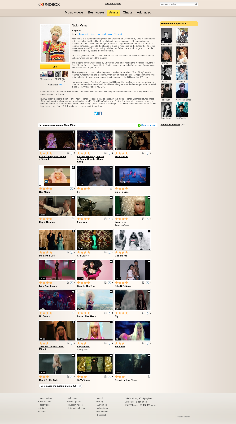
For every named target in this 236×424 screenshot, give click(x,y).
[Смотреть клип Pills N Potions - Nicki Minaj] (132, 270)
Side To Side (122, 192)
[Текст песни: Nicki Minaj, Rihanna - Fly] (143, 313)
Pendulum (165, 100)
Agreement (102, 405)
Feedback (101, 415)
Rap (98, 34)
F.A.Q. (100, 401)
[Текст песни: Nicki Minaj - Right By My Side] (68, 376)
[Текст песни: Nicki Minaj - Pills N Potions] (143, 282)
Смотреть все (148, 125)
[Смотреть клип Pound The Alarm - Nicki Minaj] (95, 300)
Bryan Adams (166, 44)
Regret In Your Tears (126, 380)
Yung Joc (180, 44)
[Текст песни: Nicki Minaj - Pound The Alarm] (105, 313)
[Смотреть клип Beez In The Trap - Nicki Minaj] (95, 270)
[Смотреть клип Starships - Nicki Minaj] (132, 330)
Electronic (118, 34)
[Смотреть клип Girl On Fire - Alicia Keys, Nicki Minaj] (95, 240)
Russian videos (75, 405)
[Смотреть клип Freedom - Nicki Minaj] (95, 206)
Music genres (74, 401)
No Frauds (45, 316)
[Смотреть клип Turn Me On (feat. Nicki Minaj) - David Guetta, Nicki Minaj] (57, 330)
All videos (73, 398)
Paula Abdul (181, 63)
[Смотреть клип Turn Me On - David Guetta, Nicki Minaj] (132, 140)
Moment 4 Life (47, 255)
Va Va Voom (83, 380)
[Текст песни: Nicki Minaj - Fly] (111, 188)
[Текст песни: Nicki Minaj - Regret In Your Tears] (149, 376)
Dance (93, 34)
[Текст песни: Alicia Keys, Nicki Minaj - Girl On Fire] (105, 252)
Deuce (164, 81)
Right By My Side (48, 380)
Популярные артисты (173, 23)
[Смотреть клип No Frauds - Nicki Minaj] (57, 300)
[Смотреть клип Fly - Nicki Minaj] (95, 176)
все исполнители (170, 124)
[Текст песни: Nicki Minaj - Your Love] (143, 219)
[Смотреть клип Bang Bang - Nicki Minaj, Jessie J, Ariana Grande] (95, 140)
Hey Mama (44, 192)
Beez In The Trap (86, 286)
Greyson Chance (183, 100)
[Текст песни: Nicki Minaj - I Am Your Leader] (68, 282)
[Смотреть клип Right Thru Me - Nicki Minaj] (57, 206)
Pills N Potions (123, 286)
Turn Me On (121, 156)
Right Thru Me (47, 222)
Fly (78, 192)
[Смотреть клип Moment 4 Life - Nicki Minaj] (57, 240)
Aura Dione (166, 118)
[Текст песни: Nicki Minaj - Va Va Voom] (105, 376)
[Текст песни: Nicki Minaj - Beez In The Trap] (105, 282)
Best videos (45, 405)
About (100, 398)
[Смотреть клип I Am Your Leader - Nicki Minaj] (57, 270)
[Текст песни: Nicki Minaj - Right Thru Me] (73, 219)
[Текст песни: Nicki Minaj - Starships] (143, 343)
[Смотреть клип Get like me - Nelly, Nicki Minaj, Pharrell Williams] (132, 240)
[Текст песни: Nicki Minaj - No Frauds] (73, 313)
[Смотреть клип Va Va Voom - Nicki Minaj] (95, 364)
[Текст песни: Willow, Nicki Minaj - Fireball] (68, 153)
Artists (42, 408)
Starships (120, 346)
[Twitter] (96, 113)
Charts (42, 412)
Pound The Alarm (86, 316)
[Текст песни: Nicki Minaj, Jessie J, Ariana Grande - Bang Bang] (105, 153)
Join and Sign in (113, 3)
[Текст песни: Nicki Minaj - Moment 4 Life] (68, 252)
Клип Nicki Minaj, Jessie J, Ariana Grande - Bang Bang (90, 159)
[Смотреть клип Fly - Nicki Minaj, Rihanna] (132, 300)
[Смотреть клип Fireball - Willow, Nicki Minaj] (57, 140)
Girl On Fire (83, 255)
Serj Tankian (181, 118)
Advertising (102, 408)
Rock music (107, 34)
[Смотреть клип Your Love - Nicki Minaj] (132, 206)
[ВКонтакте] (100, 113)
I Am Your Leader (48, 286)
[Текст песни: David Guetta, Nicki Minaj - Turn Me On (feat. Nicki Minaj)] (68, 343)
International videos (77, 408)
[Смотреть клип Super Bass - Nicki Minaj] (95, 330)
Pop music (84, 34)
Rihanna (164, 63)
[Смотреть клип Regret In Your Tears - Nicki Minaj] (132, 364)
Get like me (121, 255)
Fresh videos (45, 401)
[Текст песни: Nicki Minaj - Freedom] (105, 219)
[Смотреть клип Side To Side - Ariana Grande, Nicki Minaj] (132, 176)
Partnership (102, 412)
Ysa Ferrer (180, 81)
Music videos (45, 398)
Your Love (120, 222)
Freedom (82, 222)
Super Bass (83, 346)
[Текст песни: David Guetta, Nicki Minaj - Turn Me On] (143, 153)
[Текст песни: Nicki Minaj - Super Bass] (105, 343)
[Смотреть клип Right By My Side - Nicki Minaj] (57, 364)
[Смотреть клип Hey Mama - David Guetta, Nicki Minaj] (57, 176)
